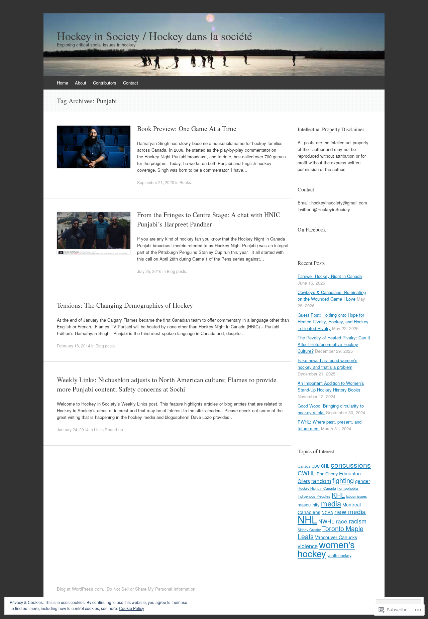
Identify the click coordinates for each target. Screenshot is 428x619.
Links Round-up (108, 429)
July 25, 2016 (149, 271)
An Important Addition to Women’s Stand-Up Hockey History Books (331, 386)
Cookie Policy (131, 608)
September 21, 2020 (155, 182)
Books (185, 182)
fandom (321, 480)
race (341, 521)
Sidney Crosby (309, 529)
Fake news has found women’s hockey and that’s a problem (327, 363)
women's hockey (326, 548)
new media (350, 511)
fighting (343, 480)
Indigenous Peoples (314, 496)
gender (362, 481)
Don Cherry (327, 474)
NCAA (327, 512)
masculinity (309, 504)
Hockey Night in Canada (317, 488)
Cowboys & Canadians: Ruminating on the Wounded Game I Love (332, 295)
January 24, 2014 (73, 429)
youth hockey (339, 555)
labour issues (356, 496)
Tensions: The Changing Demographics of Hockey (125, 305)
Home (62, 83)
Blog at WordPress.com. (80, 589)
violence (308, 546)
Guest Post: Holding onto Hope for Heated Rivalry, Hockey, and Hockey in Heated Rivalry (333, 321)
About (80, 83)
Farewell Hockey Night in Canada (330, 276)
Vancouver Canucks (336, 537)
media (331, 503)
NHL (307, 519)
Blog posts (176, 271)
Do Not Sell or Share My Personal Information (151, 589)
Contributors (104, 83)
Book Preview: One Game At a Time (186, 128)
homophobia (347, 488)
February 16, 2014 (73, 345)
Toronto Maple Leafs (330, 532)
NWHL (326, 521)
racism (357, 520)
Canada (304, 466)
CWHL (306, 472)
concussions (351, 465)
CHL (325, 466)
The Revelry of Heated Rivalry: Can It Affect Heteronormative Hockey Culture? (334, 344)
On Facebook (312, 229)
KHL (338, 495)
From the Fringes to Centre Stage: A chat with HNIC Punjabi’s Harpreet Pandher (208, 219)
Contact (130, 83)
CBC (316, 466)
